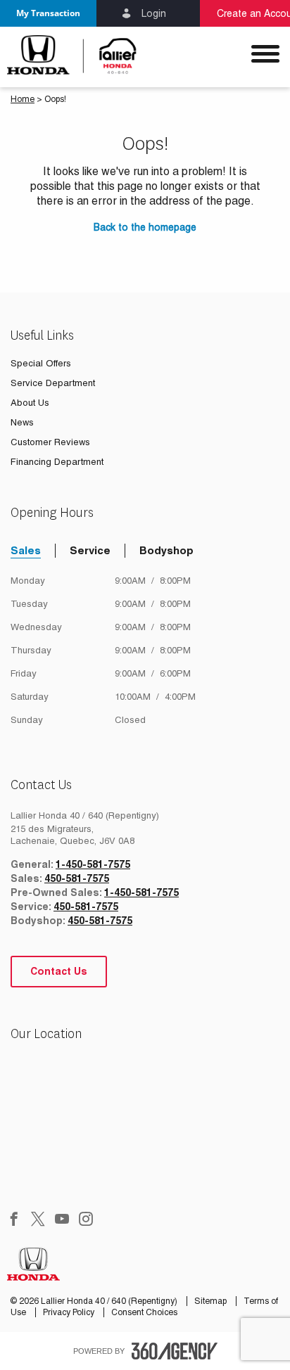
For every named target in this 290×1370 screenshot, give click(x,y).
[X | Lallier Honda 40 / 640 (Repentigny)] (38, 1220)
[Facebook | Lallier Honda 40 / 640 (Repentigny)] (14, 1220)
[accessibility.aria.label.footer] (175, 1351)
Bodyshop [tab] (166, 550)
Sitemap (211, 1301)
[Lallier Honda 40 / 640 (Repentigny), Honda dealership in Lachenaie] (72, 55)
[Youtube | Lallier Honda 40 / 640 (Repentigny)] (62, 1220)
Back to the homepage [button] (145, 227)
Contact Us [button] (58, 971)
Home (22, 99)
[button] (48, 13)
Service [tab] (90, 550)
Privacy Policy (69, 1312)
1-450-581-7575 (93, 864)
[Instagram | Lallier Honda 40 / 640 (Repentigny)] (86, 1220)
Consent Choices (144, 1312)
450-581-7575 (76, 878)
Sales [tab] (26, 550)
